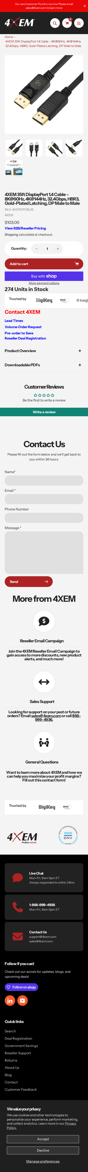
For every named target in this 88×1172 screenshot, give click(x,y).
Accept (43, 1139)
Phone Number (17, 509)
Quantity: (19, 248)
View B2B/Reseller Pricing (25, 228)
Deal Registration (18, 1038)
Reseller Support (18, 1053)
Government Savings (21, 1046)
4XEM (9, 215)
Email (10, 490)
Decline (43, 1150)
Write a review (44, 412)
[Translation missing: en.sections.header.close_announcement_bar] (85, 6)
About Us (12, 1067)
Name (10, 472)
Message (13, 528)
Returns (11, 1060)
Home (9, 37)
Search (10, 1031)
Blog (8, 1075)
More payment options (44, 283)
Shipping (11, 234)
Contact (11, 1082)
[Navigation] (79, 23)
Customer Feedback (21, 1089)
